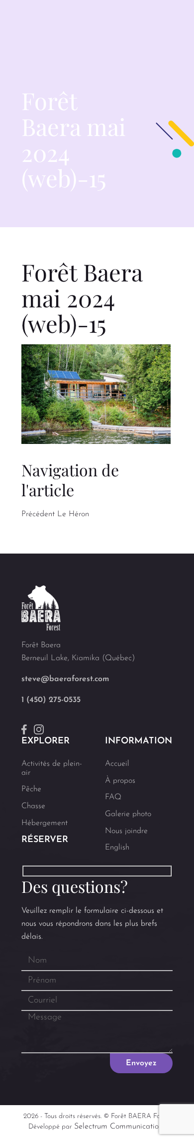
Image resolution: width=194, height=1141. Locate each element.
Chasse (33, 806)
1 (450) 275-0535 (51, 700)
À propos (120, 781)
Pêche (31, 789)
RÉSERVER (44, 840)
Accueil (117, 764)
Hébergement (44, 823)
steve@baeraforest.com (65, 679)
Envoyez (141, 1063)
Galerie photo (128, 814)
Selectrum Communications (120, 1127)
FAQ (113, 797)
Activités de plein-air (51, 768)
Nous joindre (126, 831)
